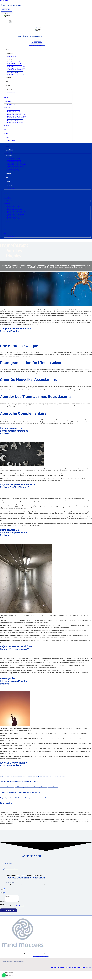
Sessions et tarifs (11, 92)
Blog (7, 81)
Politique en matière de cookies (82, 967)
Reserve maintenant (10, 882)
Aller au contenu (4, 0)
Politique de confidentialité (58, 967)
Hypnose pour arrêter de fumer (14, 65)
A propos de (9, 89)
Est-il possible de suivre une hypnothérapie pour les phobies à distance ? (21, 792)
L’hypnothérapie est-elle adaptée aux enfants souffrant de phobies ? (19, 781)
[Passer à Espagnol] (7, 17)
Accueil (7, 49)
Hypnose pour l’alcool (12, 72)
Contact (8, 85)
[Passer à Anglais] (6, 14)
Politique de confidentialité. (18, 905)
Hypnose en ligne (11, 56)
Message (2, 901)
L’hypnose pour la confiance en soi (15, 69)
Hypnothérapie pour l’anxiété (14, 63)
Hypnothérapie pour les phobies (15, 71)
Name (2, 889)
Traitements (9, 59)
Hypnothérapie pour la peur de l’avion (16, 68)
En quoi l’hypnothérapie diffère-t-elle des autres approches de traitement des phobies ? (25, 798)
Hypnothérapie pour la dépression (15, 74)
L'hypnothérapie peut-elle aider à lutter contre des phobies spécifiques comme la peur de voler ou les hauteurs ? (32, 776)
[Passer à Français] (7, 15)
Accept (2, 904)
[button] (46, 776)
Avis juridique (69, 967)
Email (1, 892)
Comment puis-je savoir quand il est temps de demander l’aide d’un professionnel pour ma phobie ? (29, 787)
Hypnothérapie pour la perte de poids (16, 66)
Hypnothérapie (9, 53)
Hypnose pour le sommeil (13, 62)
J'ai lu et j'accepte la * (13, 905)
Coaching (8, 77)
